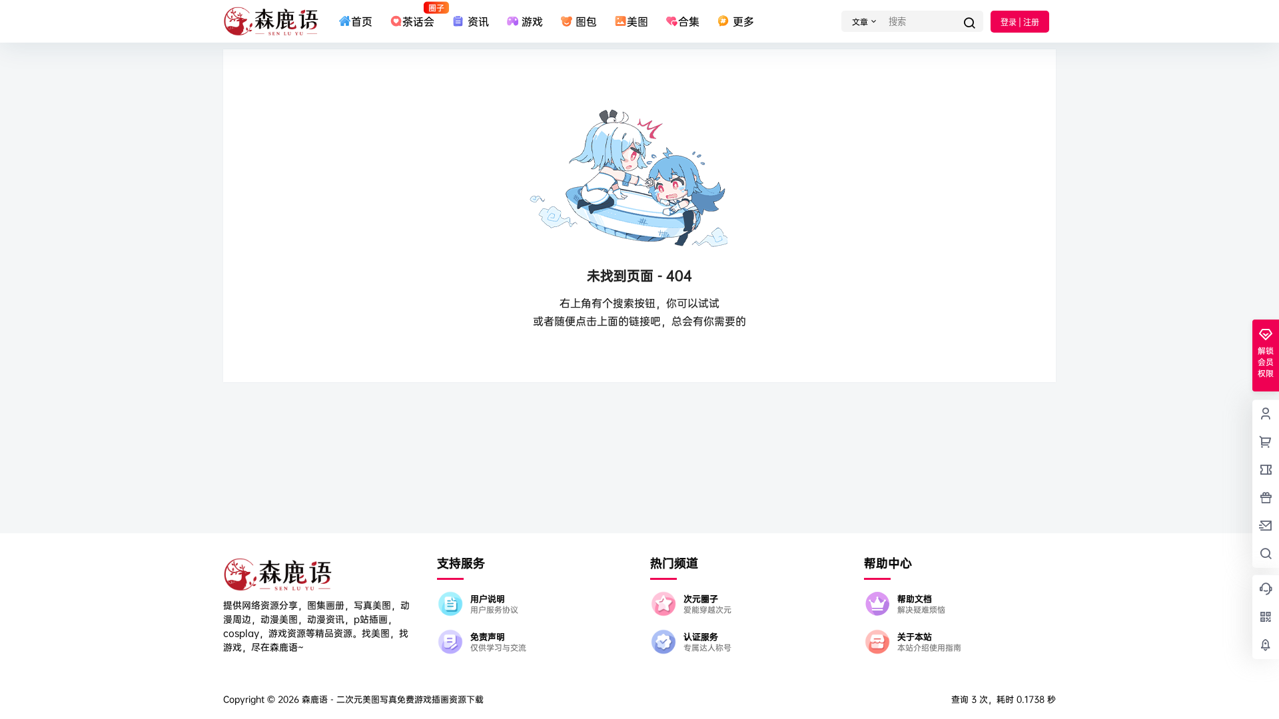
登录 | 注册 (1020, 22)
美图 (637, 21)
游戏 (532, 21)
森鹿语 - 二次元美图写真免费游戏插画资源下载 (391, 699)
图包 (586, 21)
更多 (743, 21)
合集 (688, 21)
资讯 (478, 21)
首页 (361, 21)
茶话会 (418, 15)
